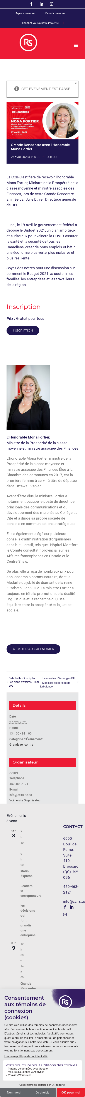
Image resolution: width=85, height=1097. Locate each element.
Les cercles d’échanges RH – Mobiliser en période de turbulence (57, 682)
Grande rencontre (21, 744)
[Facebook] (65, 907)
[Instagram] (65, 914)
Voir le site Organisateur (25, 800)
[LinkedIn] (71, 907)
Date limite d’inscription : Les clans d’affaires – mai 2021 (24, 681)
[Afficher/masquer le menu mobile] (76, 45)
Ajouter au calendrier (33, 649)
